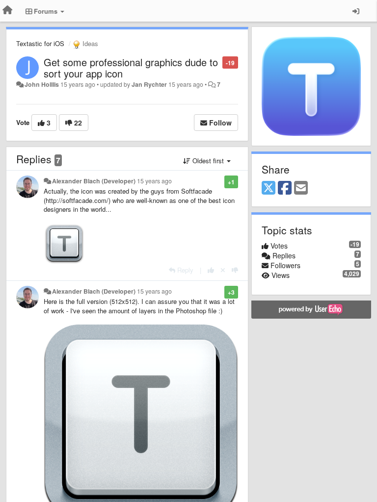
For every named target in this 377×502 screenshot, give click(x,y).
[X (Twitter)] (268, 188)
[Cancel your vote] (222, 270)
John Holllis (42, 84)
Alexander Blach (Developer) (93, 180)
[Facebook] (285, 188)
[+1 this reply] (211, 270)
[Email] (301, 188)
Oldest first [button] (208, 160)
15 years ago (154, 180)
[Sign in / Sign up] (356, 10)
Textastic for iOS (40, 43)
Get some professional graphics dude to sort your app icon (131, 67)
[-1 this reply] (235, 270)
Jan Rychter (149, 84)
